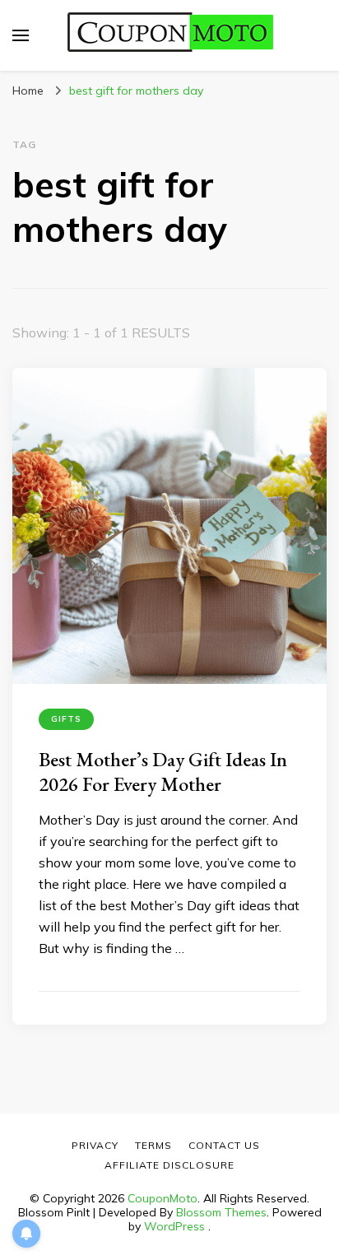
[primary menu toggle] (20, 35)
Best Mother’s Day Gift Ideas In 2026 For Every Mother (163, 771)
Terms (153, 1145)
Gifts (66, 719)
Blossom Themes (221, 1212)
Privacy (95, 1145)
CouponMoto (162, 1198)
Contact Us (224, 1145)
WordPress (174, 1226)
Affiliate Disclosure (169, 1165)
